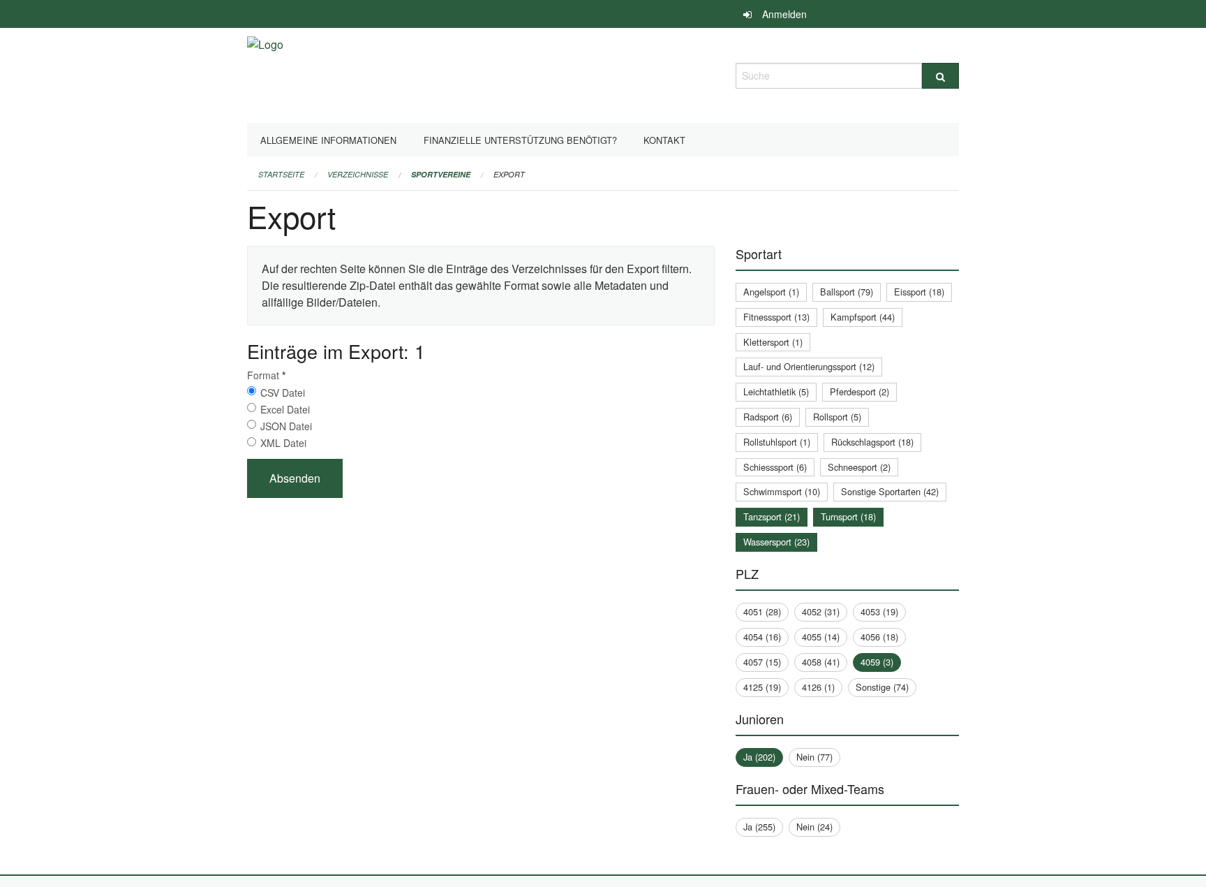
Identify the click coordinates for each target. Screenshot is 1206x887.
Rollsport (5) (837, 416)
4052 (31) (821, 611)
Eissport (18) (919, 291)
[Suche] (940, 76)
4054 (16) (762, 636)
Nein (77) (814, 756)
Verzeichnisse (357, 174)
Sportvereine (440, 174)
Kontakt (664, 140)
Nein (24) (814, 826)
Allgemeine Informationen (328, 140)
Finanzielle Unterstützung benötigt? (520, 140)
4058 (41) (821, 661)
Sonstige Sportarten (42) (890, 491)
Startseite (281, 174)
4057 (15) (762, 661)
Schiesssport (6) (775, 467)
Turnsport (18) (848, 516)
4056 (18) (879, 636)
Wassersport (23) (776, 541)
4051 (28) (762, 611)
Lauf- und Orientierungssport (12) (808, 366)
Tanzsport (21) (771, 516)
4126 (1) (818, 687)
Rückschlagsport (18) (872, 441)
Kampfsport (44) (863, 316)
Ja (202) (759, 756)
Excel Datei (285, 409)
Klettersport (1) (773, 342)
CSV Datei (282, 392)
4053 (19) (879, 611)
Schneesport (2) (859, 467)
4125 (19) (762, 687)
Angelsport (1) (771, 291)
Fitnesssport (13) (776, 316)
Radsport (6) (767, 416)
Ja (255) (759, 826)
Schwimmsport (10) (781, 491)
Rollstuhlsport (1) (776, 441)
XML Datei (283, 443)
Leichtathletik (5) (776, 391)
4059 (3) (877, 661)
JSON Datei (286, 426)
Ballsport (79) (846, 291)
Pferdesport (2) (859, 391)
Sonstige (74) (882, 687)
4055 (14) (821, 636)
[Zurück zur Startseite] (265, 74)
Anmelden (784, 14)
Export (509, 174)
